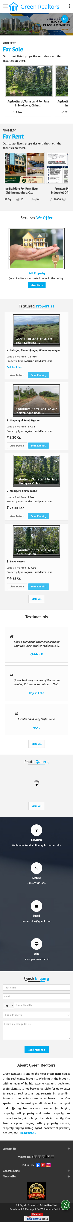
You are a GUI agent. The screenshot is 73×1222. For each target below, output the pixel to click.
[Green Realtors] (34, 7)
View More (35, 285)
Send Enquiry (38, 375)
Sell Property (35, 273)
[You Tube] (43, 1164)
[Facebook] (38, 1164)
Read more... (28, 1133)
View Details (17, 375)
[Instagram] (48, 1164)
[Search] (64, 19)
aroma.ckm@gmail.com (36, 921)
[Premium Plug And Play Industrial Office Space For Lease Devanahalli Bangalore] (38, 168)
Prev (10, 258)
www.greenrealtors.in (36, 959)
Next (63, 258)
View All (36, 599)
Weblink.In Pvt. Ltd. (52, 1208)
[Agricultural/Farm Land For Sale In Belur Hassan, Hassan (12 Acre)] (40, 81)
